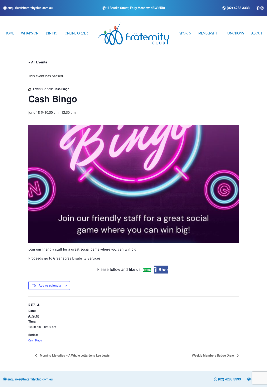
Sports (185, 33)
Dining (51, 33)
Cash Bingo (35, 340)
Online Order (76, 33)
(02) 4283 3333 (236, 8)
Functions (235, 33)
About (256, 33)
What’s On (30, 33)
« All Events (37, 62)
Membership (208, 33)
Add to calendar (50, 285)
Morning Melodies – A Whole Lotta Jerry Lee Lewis (74, 355)
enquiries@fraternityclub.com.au (28, 8)
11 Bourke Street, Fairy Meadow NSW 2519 (133, 8)
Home (9, 33)
